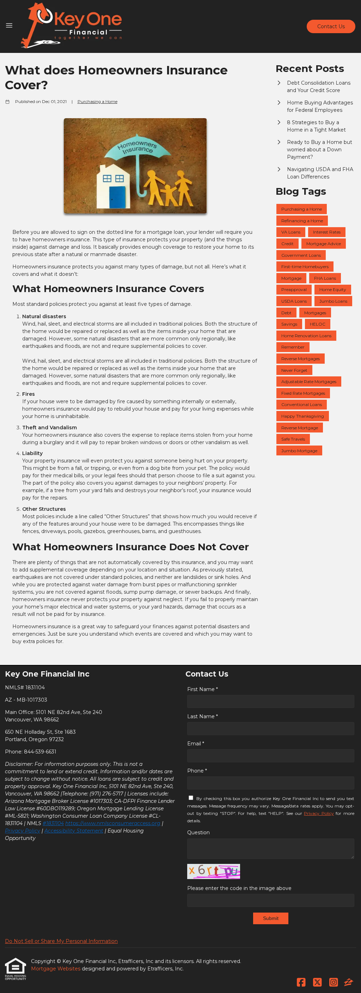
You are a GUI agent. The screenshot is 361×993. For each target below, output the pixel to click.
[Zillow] (349, 982)
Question (198, 832)
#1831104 (53, 823)
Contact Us (331, 26)
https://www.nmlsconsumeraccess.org (112, 823)
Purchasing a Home (97, 101)
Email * (195, 743)
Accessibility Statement (73, 831)
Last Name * (202, 716)
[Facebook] (301, 982)
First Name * (202, 689)
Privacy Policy (22, 831)
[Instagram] (334, 982)
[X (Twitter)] (317, 982)
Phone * (197, 771)
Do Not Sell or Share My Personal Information (61, 941)
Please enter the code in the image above (239, 888)
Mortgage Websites (56, 968)
